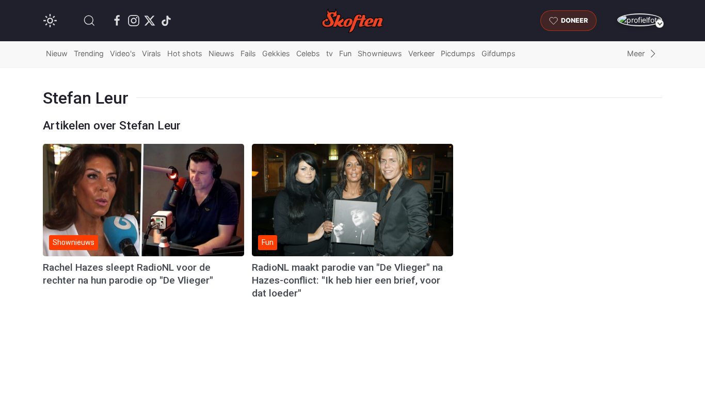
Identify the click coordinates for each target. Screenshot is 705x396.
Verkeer (421, 53)
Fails (248, 53)
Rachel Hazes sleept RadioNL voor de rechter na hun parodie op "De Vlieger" (128, 273)
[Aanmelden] (639, 19)
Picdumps (458, 53)
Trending (89, 53)
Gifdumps (499, 53)
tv (329, 53)
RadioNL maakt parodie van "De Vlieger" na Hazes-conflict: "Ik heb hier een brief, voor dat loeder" (347, 280)
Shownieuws (380, 53)
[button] (89, 20)
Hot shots (184, 53)
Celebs (308, 53)
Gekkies (276, 53)
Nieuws (221, 53)
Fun (345, 53)
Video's (123, 53)
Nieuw (57, 53)
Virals (151, 53)
